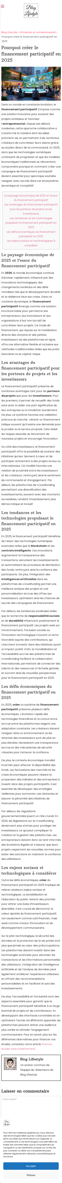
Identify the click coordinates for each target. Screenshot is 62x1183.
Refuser (31, 1175)
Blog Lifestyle (31, 1059)
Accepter (31, 1166)
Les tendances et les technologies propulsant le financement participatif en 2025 (31, 223)
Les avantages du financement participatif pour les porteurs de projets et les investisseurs (31, 209)
